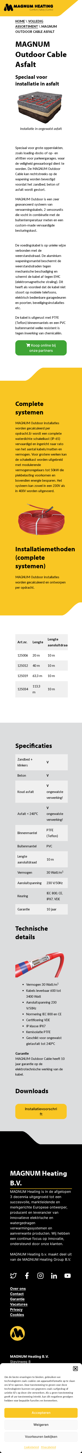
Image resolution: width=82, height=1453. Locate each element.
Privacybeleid (48, 1447)
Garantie (17, 1299)
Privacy (16, 1309)
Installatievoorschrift (41, 1111)
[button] (75, 1368)
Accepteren (41, 1413)
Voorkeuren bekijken (41, 1437)
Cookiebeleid (31, 1447)
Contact (17, 1294)
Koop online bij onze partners (42, 348)
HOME (20, 21)
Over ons (18, 1288)
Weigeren (41, 1425)
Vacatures (19, 1304)
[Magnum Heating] (28, 8)
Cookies (17, 1314)
